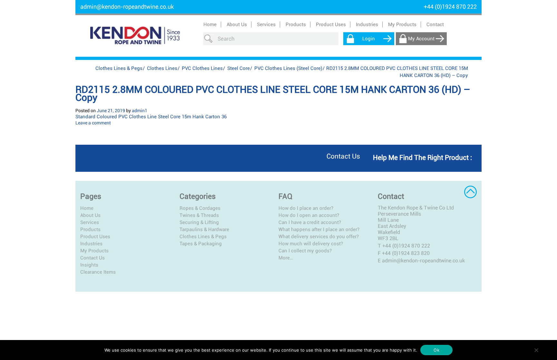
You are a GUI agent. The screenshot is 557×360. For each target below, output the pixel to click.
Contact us (343, 156)
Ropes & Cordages (200, 208)
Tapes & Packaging (201, 244)
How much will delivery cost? (310, 244)
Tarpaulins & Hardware (204, 229)
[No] (536, 350)
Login (368, 39)
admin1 (139, 110)
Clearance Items (98, 272)
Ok (436, 350)
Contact (435, 24)
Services (89, 222)
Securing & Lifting (199, 222)
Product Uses (95, 236)
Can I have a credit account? (309, 222)
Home (210, 24)
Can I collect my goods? (305, 251)
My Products (402, 24)
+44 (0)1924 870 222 (406, 246)
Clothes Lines (162, 68)
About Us (237, 24)
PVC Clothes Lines (202, 68)
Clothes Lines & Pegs (118, 68)
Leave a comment (93, 122)
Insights (89, 265)
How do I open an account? (308, 215)
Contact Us (92, 258)
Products (90, 229)
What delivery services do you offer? (318, 236)
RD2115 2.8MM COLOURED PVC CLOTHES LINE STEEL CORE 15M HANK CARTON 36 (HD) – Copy (272, 93)
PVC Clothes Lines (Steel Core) (288, 68)
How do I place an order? (305, 208)
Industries (91, 244)
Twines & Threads (199, 215)
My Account (421, 39)
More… (285, 258)
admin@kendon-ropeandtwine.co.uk (127, 6)
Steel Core (238, 68)
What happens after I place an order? (318, 229)
